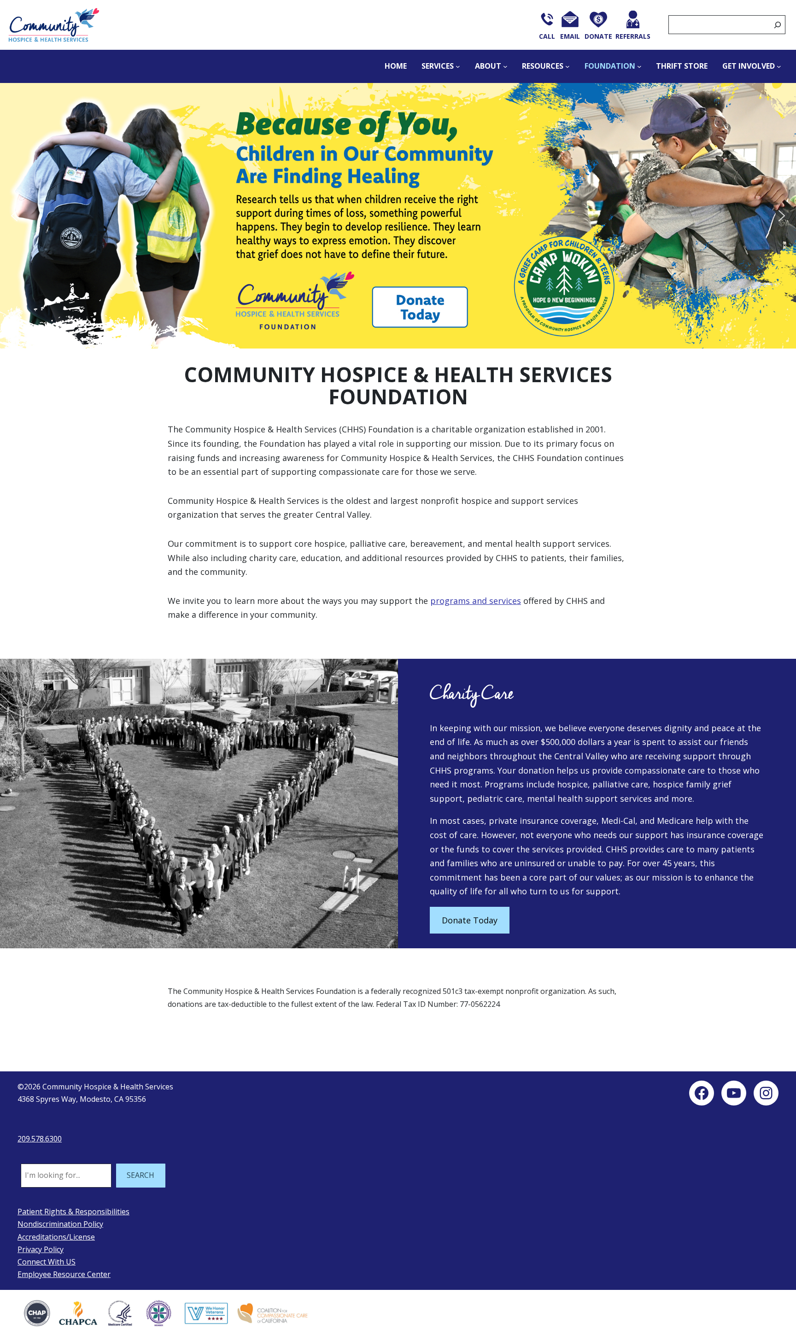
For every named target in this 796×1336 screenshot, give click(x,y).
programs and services (475, 600)
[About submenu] (505, 66)
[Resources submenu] (567, 66)
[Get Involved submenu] (779, 66)
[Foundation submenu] (639, 66)
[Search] (777, 25)
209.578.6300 (40, 1139)
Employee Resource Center (64, 1274)
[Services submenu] (458, 66)
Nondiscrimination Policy (60, 1224)
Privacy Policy (41, 1249)
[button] (398, 216)
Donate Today (470, 920)
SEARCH (140, 1175)
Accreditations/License (56, 1237)
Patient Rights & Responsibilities (73, 1211)
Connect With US (47, 1262)
